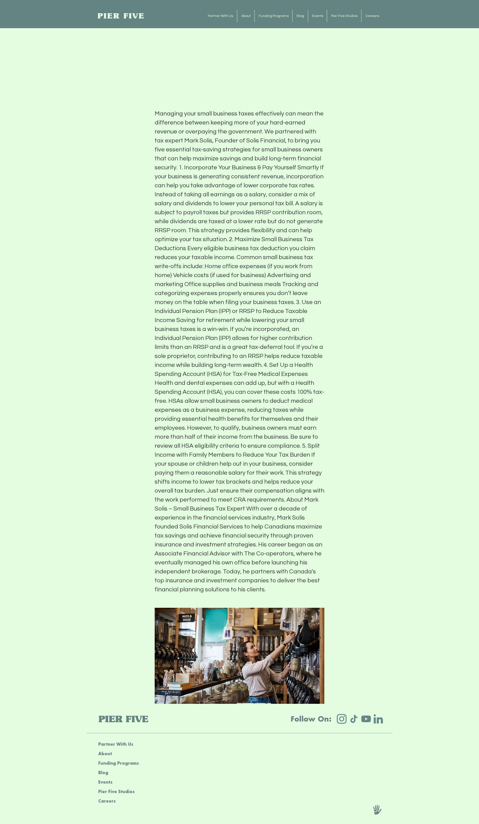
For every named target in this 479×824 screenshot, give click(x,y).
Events (105, 782)
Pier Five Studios (116, 791)
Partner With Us (115, 744)
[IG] (342, 719)
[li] (378, 719)
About (105, 753)
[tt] (354, 719)
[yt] (366, 719)
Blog (103, 772)
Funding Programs (118, 763)
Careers (107, 801)
